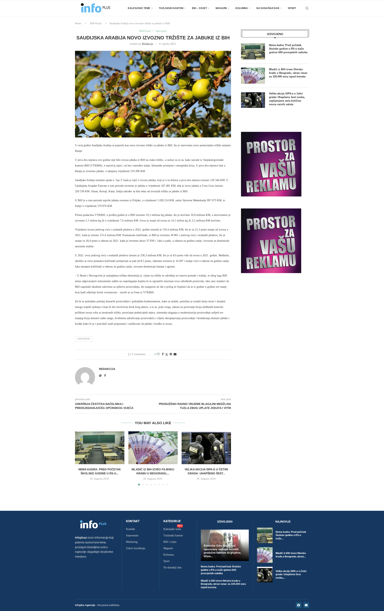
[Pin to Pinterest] (171, 354)
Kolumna (241, 8)
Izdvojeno (84, 339)
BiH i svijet (169, 542)
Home (78, 23)
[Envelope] (306, 605)
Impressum (132, 535)
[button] (80, 458)
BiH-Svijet (96, 23)
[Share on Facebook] (163, 354)
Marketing (132, 542)
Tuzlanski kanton (173, 535)
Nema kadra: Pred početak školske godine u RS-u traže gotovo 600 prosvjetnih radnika (288, 49)
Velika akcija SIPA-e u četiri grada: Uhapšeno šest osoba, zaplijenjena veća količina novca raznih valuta (287, 99)
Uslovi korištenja (135, 548)
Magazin (221, 8)
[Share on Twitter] (166, 354)
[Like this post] (158, 354)
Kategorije (172, 521)
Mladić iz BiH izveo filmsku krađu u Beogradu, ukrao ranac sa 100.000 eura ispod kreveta (288, 73)
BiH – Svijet (199, 8)
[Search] (307, 8)
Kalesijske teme (139, 8)
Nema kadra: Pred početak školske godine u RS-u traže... (291, 535)
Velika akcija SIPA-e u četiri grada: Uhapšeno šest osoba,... (291, 574)
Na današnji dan (267, 8)
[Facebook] (298, 605)
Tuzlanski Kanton (171, 8)
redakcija (147, 43)
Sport (292, 8)
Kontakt (133, 521)
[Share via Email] (175, 354)
